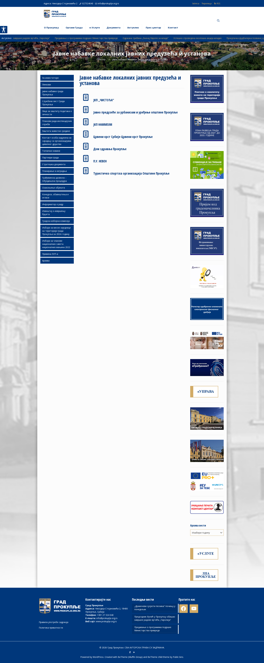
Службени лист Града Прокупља (53, 103)
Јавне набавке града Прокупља (52, 93)
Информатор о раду (52, 204)
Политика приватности (51, 627)
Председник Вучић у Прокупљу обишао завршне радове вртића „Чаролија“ (154, 618)
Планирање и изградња (54, 171)
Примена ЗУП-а (50, 253)
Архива (46, 260)
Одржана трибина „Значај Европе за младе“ (114, 38)
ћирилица (207, 3)
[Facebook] (130, 652)
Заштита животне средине (56, 131)
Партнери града (50, 157)
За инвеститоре (50, 77)
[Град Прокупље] (56, 14)
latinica (195, 3)
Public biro (178, 657)
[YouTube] (134, 652)
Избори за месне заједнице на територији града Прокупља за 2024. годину (56, 231)
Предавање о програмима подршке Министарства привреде (54, 38)
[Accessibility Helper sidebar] (3, 29)
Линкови (46, 84)
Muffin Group (135, 657)
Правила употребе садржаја (53, 622)
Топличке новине (51, 150)
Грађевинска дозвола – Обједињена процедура (54, 179)
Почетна (100, 59)
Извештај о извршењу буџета (53, 213)
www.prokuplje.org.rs (106, 621)
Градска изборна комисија (56, 220)
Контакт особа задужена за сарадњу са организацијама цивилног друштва (56, 141)
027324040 (87, 3)
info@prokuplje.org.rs (108, 3)
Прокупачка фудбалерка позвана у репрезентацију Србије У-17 (228, 38)
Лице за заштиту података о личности (57, 113)
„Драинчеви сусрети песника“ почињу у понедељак (154, 608)
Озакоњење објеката (53, 187)
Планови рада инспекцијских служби (57, 123)
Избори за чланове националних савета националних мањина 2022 (56, 244)
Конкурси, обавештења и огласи (55, 196)
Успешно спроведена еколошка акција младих (166, 38)
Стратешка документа (53, 164)
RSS (218, 3)
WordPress (98, 657)
